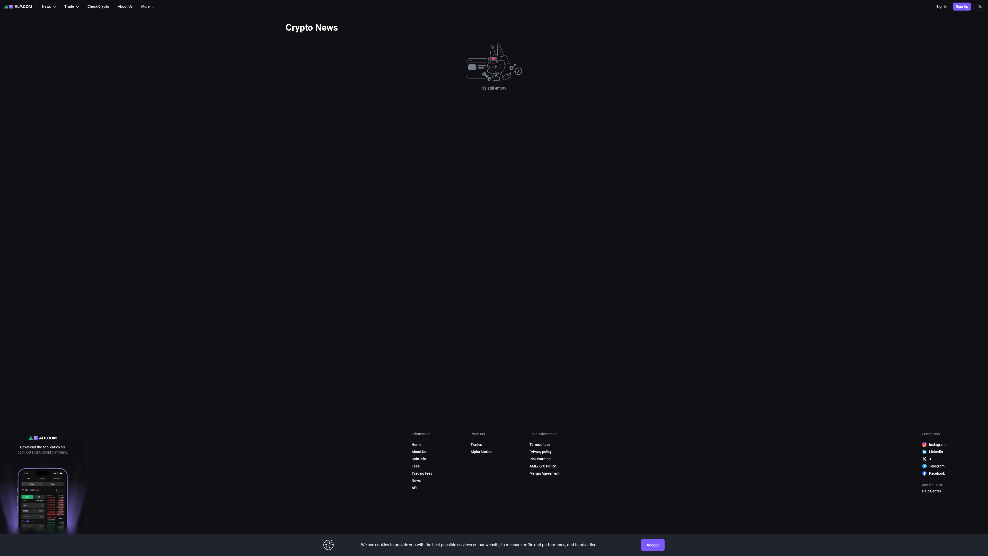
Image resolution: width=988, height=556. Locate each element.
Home (416, 444)
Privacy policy (541, 452)
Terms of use (540, 444)
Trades (476, 444)
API (414, 488)
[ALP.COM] (18, 6)
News (416, 481)
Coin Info (419, 459)
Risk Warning (540, 459)
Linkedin (936, 452)
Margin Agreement (545, 473)
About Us (419, 452)
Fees (416, 466)
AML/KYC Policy (543, 466)
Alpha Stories (481, 452)
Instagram (937, 444)
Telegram (937, 466)
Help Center (931, 491)
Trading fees (422, 473)
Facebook (937, 473)
